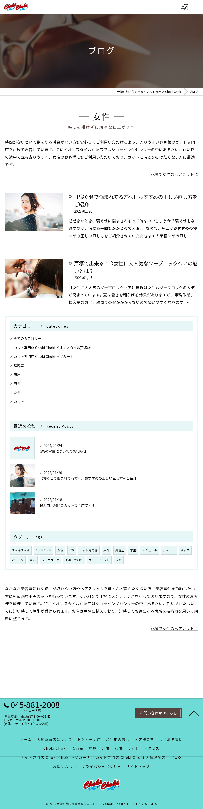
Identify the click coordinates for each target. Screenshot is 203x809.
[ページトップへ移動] (194, 713)
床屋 (17, 374)
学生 (133, 550)
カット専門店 (89, 550)
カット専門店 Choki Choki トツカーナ (43, 356)
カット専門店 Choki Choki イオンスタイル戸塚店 (52, 347)
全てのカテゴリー (27, 338)
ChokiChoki (43, 550)
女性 (17, 392)
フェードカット (99, 560)
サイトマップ (138, 766)
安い (33, 560)
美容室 (119, 550)
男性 (17, 383)
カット (19, 401)
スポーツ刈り (74, 560)
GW (71, 550)
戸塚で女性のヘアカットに (174, 174)
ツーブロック (50, 560)
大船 (119, 560)
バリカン (18, 560)
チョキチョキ (21, 550)
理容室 (19, 365)
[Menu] (195, 6)
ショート (169, 550)
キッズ (185, 550)
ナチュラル (149, 550)
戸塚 (106, 550)
